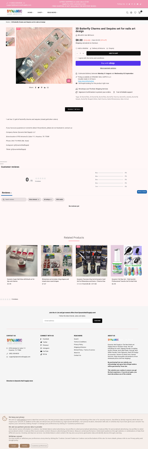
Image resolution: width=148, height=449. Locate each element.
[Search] (127, 12)
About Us (77, 352)
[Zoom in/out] (6, 161)
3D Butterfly (94, 97)
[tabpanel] (74, 213)
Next (70, 55)
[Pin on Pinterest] (42, 87)
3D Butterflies (84, 97)
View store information (86, 81)
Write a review (142, 192)
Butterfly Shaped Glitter (89, 99)
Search (76, 339)
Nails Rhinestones (113, 99)
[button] (111, 173)
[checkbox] (60, 200)
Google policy (13, 440)
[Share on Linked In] (45, 87)
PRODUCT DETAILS (74, 109)
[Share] (2, 161)
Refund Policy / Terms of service (84, 350)
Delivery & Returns (98, 48)
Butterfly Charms (113, 97)
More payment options (108, 68)
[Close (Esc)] (1, 161)
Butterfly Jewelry (125, 97)
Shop (40, 12)
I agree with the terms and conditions (91, 58)
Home (30, 12)
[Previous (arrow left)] (1, 163)
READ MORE (51, 12)
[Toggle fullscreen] (4, 161)
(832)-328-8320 (14, 353)
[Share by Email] (48, 87)
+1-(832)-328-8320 (15, 3)
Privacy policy (135, 438)
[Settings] (131, 12)
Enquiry (111, 48)
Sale (18, 28)
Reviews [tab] (6, 192)
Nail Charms (102, 99)
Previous (18, 55)
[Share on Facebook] (35, 87)
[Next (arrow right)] (2, 163)
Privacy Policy (78, 344)
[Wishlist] (135, 12)
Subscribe (97, 320)
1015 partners (21, 420)
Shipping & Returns (80, 347)
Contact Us (77, 355)
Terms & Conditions (80, 342)
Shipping (79, 43)
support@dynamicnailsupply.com (19, 357)
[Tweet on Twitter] (38, 87)
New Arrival (125, 99)
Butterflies (102, 97)
